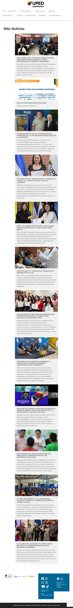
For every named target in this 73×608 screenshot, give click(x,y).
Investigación (42, 15)
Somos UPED (12, 11)
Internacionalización (55, 15)
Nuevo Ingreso (40, 11)
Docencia (19, 15)
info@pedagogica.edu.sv (47, 595)
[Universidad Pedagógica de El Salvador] (35, 4)
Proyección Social (30, 15)
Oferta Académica (25, 11)
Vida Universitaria (7, 15)
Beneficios (52, 11)
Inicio (3, 11)
